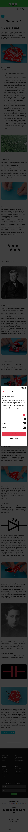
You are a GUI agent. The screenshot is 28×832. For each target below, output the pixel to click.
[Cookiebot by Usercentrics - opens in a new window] (20, 388)
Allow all (14, 433)
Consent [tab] (5, 391)
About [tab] (22, 391)
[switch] (24, 419)
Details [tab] (14, 391)
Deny (14, 442)
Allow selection (14, 438)
